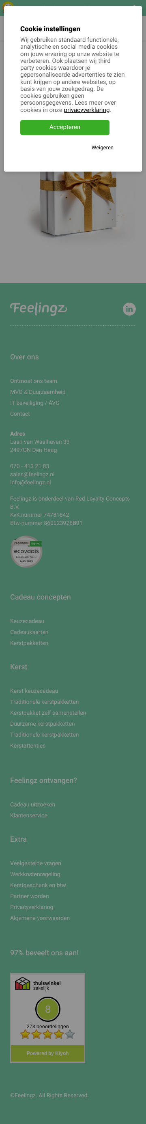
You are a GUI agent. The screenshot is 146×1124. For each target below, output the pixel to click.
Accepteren (64, 127)
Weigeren (103, 148)
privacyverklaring (87, 110)
